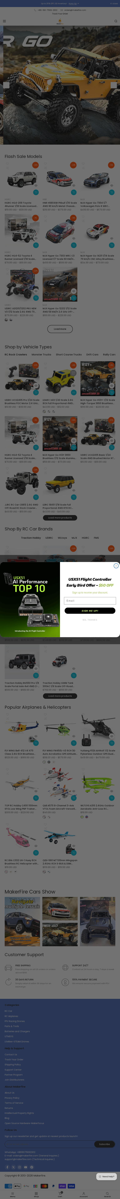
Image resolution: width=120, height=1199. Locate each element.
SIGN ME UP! (90, 611)
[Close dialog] (116, 565)
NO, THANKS (90, 620)
